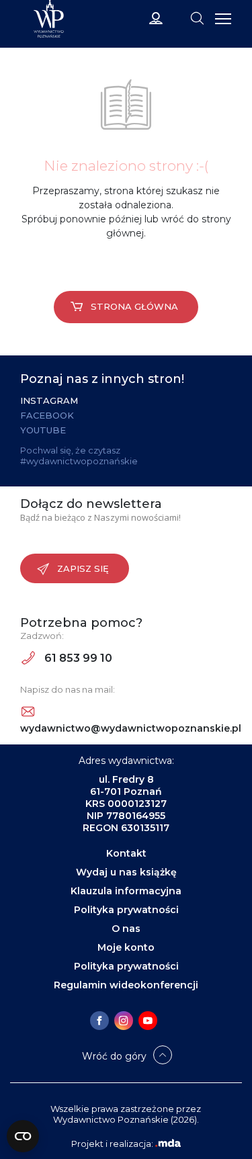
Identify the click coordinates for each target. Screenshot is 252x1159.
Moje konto (126, 947)
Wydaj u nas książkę (126, 872)
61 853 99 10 (77, 658)
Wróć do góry (114, 1056)
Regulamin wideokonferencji (126, 985)
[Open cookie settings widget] (23, 1136)
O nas (126, 928)
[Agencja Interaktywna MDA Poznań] (168, 1143)
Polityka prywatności (126, 910)
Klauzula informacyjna (126, 891)
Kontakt (126, 853)
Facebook (47, 415)
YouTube (43, 430)
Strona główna (134, 306)
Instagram (49, 400)
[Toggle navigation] (197, 17)
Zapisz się (83, 568)
